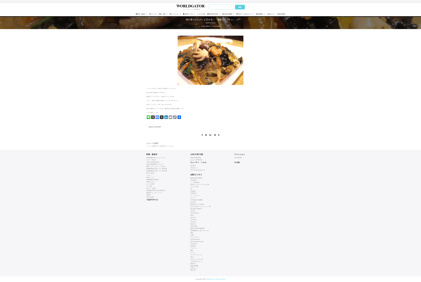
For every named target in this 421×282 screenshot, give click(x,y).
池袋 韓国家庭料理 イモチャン (155, 164)
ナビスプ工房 (201, 14)
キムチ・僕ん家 (151, 160)
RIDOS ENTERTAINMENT (197, 228)
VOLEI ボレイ (194, 168)
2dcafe (192, 211)
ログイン (163, 146)
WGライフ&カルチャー (245, 14)
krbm (192, 215)
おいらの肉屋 (150, 184)
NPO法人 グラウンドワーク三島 (199, 184)
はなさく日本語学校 (196, 160)
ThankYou (193, 244)
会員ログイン (271, 14)
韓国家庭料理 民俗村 (152, 179)
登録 (191, 233)
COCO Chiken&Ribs (152, 162)
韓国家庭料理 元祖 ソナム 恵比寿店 (156, 171)
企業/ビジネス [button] (188, 14)
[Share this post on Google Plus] (210, 133)
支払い (192, 257)
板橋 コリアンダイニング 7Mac (155, 166)
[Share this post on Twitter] (206, 133)
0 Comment (216, 26)
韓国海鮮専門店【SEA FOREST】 (156, 190)
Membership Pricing (196, 241)
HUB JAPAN (193, 226)
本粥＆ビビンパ (151, 182)
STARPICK (193, 193)
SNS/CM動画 (228, 14)
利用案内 (260, 14)
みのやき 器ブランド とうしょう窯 (200, 206)
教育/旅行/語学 (213, 14)
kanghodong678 (196, 209)
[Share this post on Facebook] (202, 133)
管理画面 (193, 246)
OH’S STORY (150, 197)
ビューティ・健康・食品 (158, 14)
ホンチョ (193, 198)
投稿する (193, 263)
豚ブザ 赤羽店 (150, 173)
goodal (192, 217)
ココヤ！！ (149, 175)
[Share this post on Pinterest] (215, 133)
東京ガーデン (150, 177)
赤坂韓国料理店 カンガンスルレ (155, 158)
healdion (193, 202)
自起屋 (148, 195)
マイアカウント (195, 237)
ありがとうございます (196, 259)
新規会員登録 (281, 14)
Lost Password (195, 239)
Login (192, 235)
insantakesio (194, 213)
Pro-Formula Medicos (197, 170)
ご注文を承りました (196, 261)
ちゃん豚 (149, 186)
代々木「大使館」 (151, 188)
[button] (146, 14)
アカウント (193, 248)
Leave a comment (155, 127)
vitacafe (193, 222)
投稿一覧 (193, 270)
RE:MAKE (193, 166)
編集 (191, 250)
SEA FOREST (206, 26)
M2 (191, 189)
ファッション (175, 14)
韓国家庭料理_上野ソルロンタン (200, 230)
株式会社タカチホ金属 (196, 204)
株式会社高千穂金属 (196, 178)
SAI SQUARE (238, 158)
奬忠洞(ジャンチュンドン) (154, 193)
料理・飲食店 (141, 14)
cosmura (193, 219)
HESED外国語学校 (195, 158)
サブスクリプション (196, 255)
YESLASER (193, 180)
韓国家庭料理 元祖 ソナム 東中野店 (156, 169)
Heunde (192, 224)
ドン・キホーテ (195, 195)
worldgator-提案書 (196, 200)
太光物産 (193, 191)
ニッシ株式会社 (195, 182)
